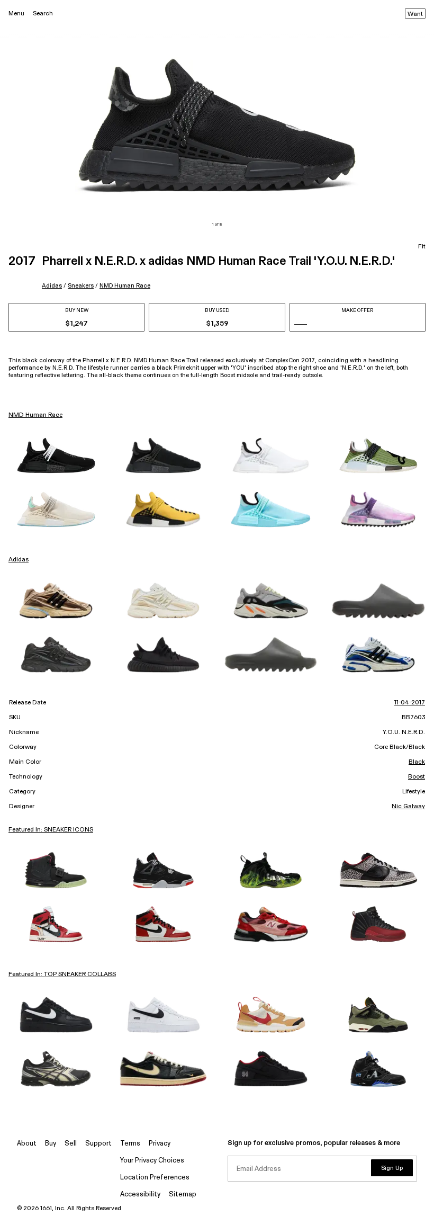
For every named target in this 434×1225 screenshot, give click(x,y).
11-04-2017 (409, 703)
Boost (416, 777)
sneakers (81, 286)
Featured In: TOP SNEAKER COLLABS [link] (62, 974)
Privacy (159, 1143)
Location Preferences (154, 1177)
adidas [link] (18, 560)
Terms (130, 1143)
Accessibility (140, 1194)
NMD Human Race (125, 286)
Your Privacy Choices (152, 1160)
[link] (55, 455)
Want (415, 14)
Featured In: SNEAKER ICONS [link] (50, 830)
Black (417, 762)
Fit (422, 247)
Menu (16, 13)
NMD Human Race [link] (35, 415)
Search (43, 13)
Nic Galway (408, 806)
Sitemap (182, 1194)
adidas (52, 286)
